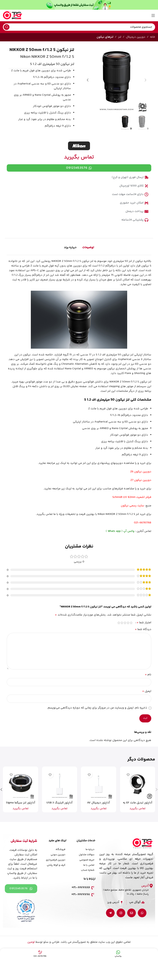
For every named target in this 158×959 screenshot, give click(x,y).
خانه (152, 37)
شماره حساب (87, 870)
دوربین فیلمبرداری (55, 860)
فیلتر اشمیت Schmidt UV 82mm (131, 497)
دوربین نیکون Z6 (140, 471)
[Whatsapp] (142, 913)
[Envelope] (131, 913)
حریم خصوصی (86, 860)
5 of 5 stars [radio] (118, 622)
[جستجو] (6, 27)
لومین (31, 942)
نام (148, 674)
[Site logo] (12, 15)
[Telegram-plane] (110, 913)
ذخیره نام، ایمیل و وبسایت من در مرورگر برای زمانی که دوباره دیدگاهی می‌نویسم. (97, 708)
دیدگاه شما (143, 629)
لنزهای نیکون (105, 37)
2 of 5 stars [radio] (127, 622)
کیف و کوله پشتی (56, 865)
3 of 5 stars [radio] (124, 622)
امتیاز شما (144, 622)
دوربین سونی (58, 855)
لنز (119, 37)
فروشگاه (60, 849)
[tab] (88, 247)
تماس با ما (88, 865)
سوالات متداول (86, 855)
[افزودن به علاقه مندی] (128, 774)
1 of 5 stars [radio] (131, 622)
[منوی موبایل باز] (153, 15)
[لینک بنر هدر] (79, 5)
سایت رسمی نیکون (132, 505)
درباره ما (90, 849)
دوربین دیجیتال (135, 37)
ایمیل (146, 691)
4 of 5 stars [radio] (121, 622)
